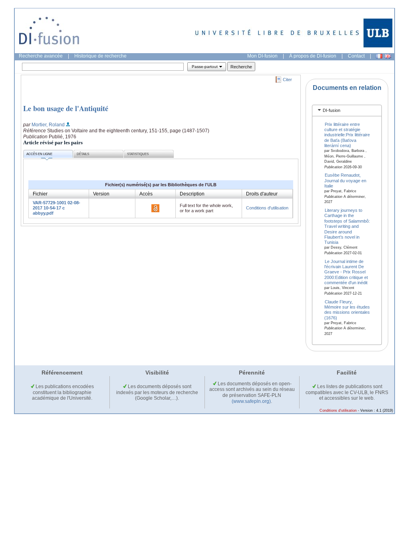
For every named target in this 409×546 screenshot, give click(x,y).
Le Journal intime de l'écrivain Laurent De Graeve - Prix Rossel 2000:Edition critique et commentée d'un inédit (346, 272)
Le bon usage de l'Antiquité (65, 108)
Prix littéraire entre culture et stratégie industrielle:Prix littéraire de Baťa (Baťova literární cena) (347, 135)
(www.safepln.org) (251, 401)
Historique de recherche (100, 56)
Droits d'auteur (262, 194)
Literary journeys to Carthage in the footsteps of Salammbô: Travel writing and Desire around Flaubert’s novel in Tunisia (347, 226)
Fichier (40, 194)
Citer (287, 79)
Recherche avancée (41, 56)
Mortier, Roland (48, 125)
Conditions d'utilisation (267, 207)
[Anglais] (388, 56)
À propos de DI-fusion (312, 56)
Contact (356, 56)
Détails (83, 154)
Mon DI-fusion (262, 56)
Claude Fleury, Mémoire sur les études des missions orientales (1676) (347, 309)
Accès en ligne (39, 154)
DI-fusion (331, 110)
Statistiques (138, 154)
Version (101, 194)
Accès (146, 194)
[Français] (379, 56)
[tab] (347, 110)
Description (192, 194)
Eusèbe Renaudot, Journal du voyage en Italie (345, 180)
